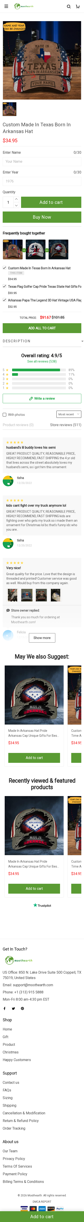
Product (9, 1044)
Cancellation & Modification (24, 1113)
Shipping (9, 1105)
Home (7, 1029)
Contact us (11, 1082)
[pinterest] (24, 1008)
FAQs (7, 1090)
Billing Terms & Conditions (23, 1182)
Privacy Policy (14, 1159)
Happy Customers (17, 1060)
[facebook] (6, 1008)
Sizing (8, 1098)
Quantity (9, 192)
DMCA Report (42, 1201)
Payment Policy (15, 1174)
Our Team (10, 1151)
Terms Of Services (17, 1166)
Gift (5, 1037)
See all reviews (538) (42, 361)
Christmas (11, 1052)
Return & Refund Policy (21, 1121)
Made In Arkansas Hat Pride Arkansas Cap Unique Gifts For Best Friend (33, 734)
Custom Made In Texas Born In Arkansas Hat (39, 268)
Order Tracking (14, 1128)
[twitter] (15, 1008)
